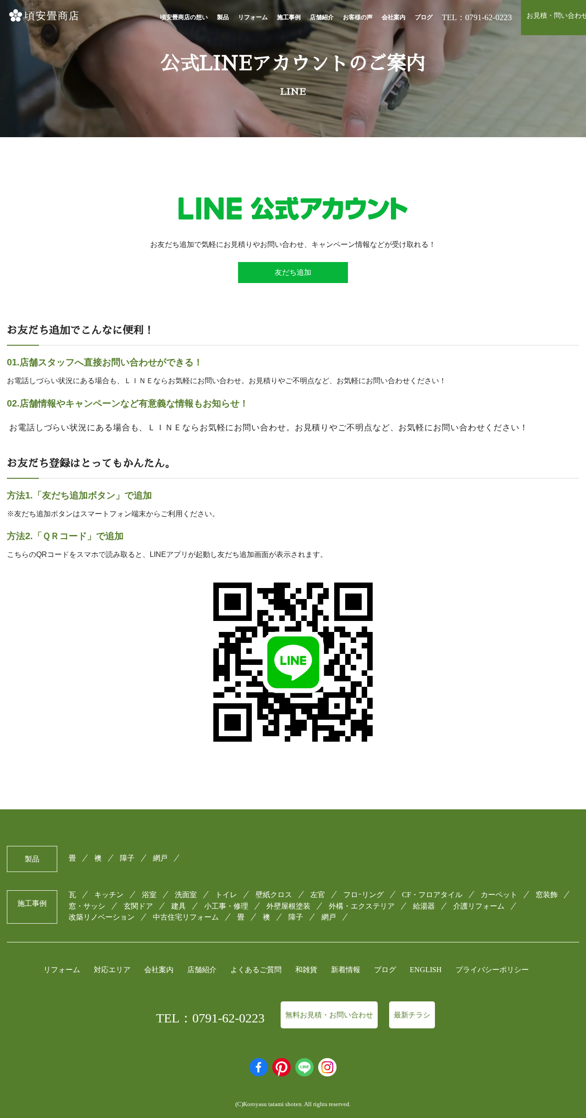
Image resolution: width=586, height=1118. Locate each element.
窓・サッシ (87, 906)
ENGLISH (426, 970)
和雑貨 (306, 970)
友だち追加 (293, 272)
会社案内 (394, 17)
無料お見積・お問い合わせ (329, 1015)
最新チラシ (412, 1015)
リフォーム (253, 17)
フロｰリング (363, 895)
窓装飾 (547, 895)
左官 (317, 895)
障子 (127, 858)
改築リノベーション (102, 917)
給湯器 (424, 906)
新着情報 (345, 970)
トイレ (226, 895)
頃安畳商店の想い (184, 17)
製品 (223, 17)
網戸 (160, 858)
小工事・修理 (226, 906)
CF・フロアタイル (432, 895)
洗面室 (186, 895)
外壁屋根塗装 (288, 906)
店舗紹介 (322, 17)
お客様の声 (358, 17)
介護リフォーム (479, 906)
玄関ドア (138, 906)
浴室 (149, 895)
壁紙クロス (273, 895)
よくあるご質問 (256, 970)
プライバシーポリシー (492, 970)
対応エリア (112, 970)
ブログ (424, 17)
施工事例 (289, 17)
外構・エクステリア (362, 906)
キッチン (109, 895)
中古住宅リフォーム (186, 917)
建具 (178, 906)
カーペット (499, 895)
